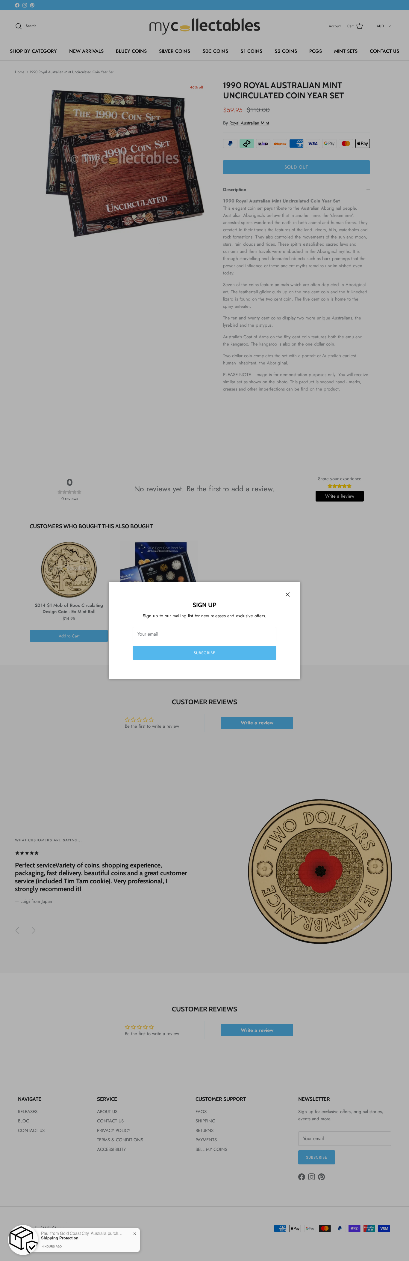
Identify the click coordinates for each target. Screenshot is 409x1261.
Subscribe (204, 653)
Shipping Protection (59, 1238)
